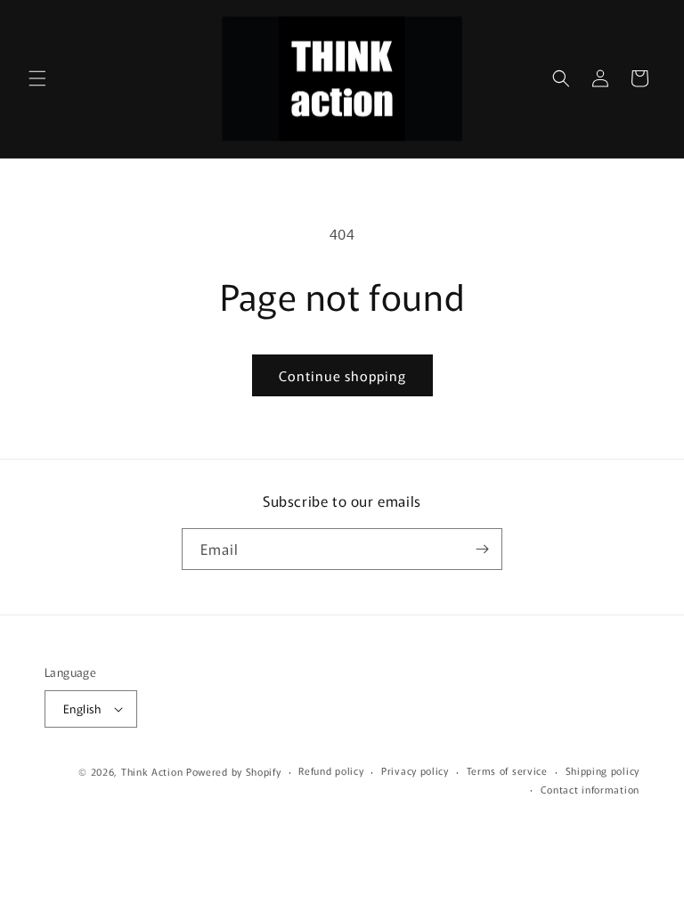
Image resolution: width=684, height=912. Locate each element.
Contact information (590, 789)
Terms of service (507, 770)
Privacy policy (415, 770)
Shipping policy (603, 770)
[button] (37, 78)
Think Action (152, 771)
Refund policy (330, 770)
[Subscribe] (481, 549)
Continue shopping (342, 375)
